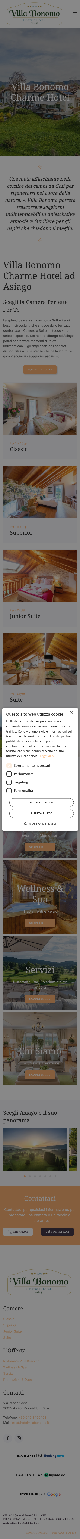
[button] (40, 823)
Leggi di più (48, 756)
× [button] (71, 712)
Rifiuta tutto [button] (41, 813)
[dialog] (40, 769)
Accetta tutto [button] (41, 803)
